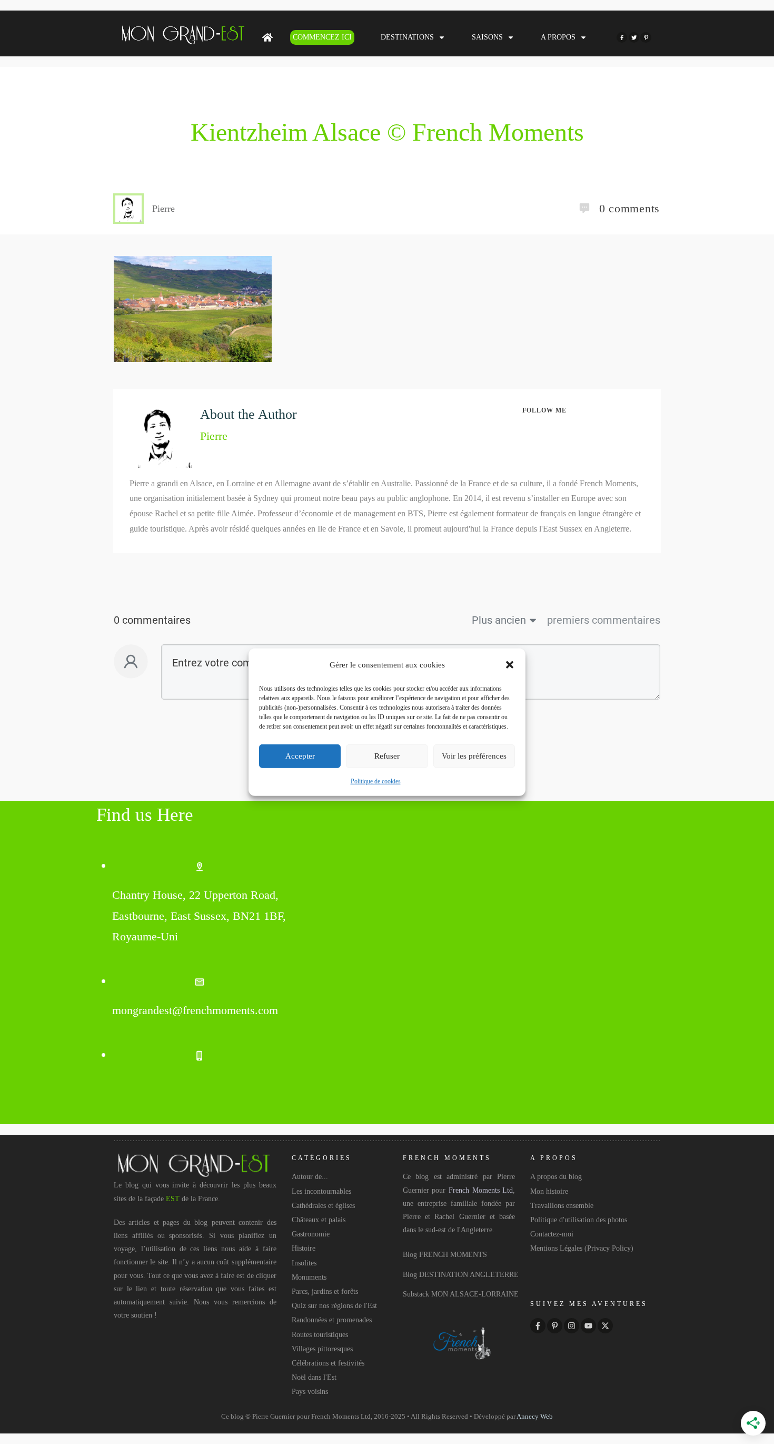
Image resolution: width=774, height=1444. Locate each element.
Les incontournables (321, 1191)
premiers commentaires (603, 620)
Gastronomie (311, 1234)
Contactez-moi (551, 1234)
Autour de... (310, 1177)
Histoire (303, 1248)
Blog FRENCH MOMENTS (445, 1255)
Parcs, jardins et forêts (325, 1291)
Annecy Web (535, 1416)
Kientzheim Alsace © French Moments (387, 132)
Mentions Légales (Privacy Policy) (581, 1248)
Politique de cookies (376, 781)
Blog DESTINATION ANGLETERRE (461, 1275)
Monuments (309, 1277)
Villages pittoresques (322, 1349)
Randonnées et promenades (332, 1320)
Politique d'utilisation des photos (578, 1220)
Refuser (387, 756)
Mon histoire (549, 1191)
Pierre (213, 436)
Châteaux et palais (318, 1220)
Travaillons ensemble (561, 1206)
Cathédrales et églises (323, 1206)
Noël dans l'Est (314, 1377)
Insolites (304, 1263)
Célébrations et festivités (328, 1363)
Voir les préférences (474, 756)
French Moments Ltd (481, 1190)
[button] (509, 665)
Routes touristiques (320, 1335)
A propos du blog (556, 1177)
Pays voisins (310, 1392)
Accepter (300, 756)
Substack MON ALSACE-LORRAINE (461, 1294)
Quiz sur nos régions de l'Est (334, 1306)
